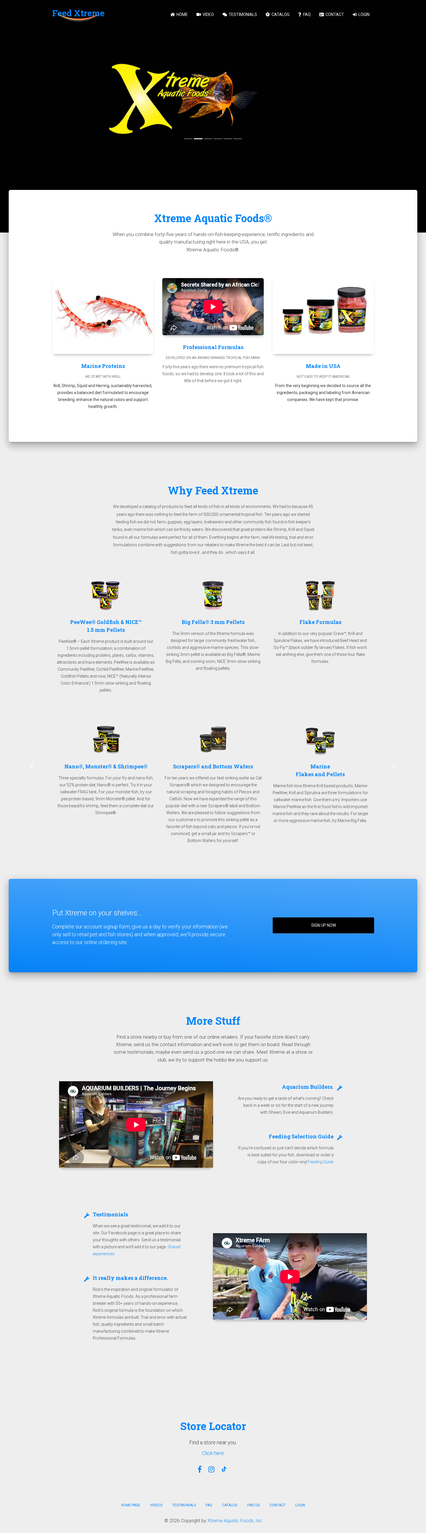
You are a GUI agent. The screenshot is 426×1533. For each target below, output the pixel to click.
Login (363, 14)
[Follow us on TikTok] (224, 1469)
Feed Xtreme (78, 13)
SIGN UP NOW (323, 925)
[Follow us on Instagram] (211, 1469)
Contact (334, 14)
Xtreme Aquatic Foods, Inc (234, 1520)
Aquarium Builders (307, 1086)
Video (208, 14)
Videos (156, 1505)
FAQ (306, 14)
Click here (213, 1453)
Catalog (280, 14)
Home (182, 14)
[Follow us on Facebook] (199, 1469)
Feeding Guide (321, 1162)
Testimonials (242, 14)
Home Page (130, 1505)
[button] (32, 766)
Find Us (253, 1505)
